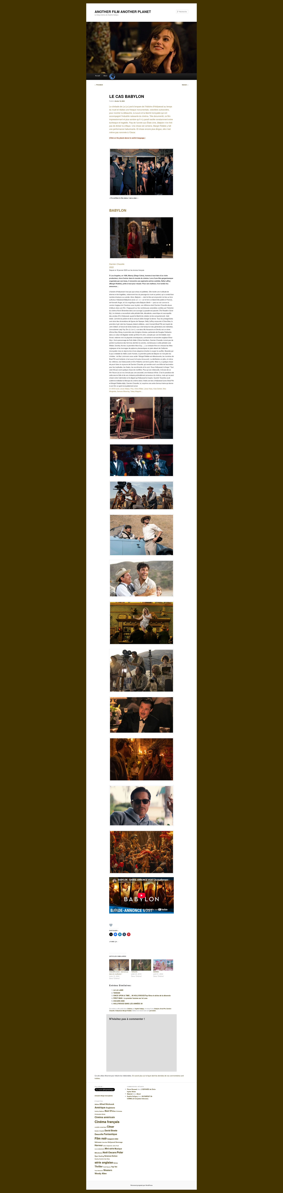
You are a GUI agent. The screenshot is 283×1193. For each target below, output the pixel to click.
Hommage (119, 1142)
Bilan (114, 1111)
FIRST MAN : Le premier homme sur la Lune (130, 998)
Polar (120, 1152)
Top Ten (114, 1166)
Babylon (157, 1009)
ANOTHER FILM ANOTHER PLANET (123, 11)
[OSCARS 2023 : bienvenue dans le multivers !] (119, 965)
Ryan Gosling (99, 1156)
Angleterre (110, 1107)
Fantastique (110, 1134)
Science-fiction (110, 1156)
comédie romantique (100, 1127)
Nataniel (130, 1094)
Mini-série (109, 1148)
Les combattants (99, 1149)
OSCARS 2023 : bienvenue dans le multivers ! (118, 973)
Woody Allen (101, 1173)
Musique (118, 1148)
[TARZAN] (141, 965)
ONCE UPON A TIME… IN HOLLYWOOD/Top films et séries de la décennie (142, 995)
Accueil (97, 76)
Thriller (99, 1166)
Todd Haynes (107, 1167)
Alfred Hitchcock (106, 1104)
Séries (115, 1163)
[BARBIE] (163, 965)
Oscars (112, 1152)
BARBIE (156, 972)
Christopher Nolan (100, 1114)
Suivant (185, 85)
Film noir (101, 1138)
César (110, 1126)
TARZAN (134, 972)
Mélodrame (98, 1153)
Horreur (99, 1145)
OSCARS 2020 (118, 1001)
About (105, 76)
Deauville (99, 1134)
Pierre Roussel (132, 1089)
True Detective (99, 1170)
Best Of (108, 1110)
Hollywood (118, 1011)
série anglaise (104, 1162)
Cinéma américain (105, 1117)
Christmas (119, 1111)
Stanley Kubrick (99, 1159)
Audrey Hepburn (99, 1111)
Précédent (99, 85)
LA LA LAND (118, 990)
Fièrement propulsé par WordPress (141, 1185)
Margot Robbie (127, 1011)
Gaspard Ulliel (112, 1139)
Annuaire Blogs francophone (104, 1096)
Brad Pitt (163, 1009)
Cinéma (129, 1009)
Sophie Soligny (139, 1009)
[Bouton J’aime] (111, 925)
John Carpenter (107, 1145)
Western (107, 1170)
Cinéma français (107, 1121)
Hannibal (104, 1142)
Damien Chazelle (99, 1131)
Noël (105, 1152)
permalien (152, 1011)
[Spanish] (112, 74)
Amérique (100, 1107)
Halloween (98, 1142)
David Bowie (111, 1130)
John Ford (116, 1145)
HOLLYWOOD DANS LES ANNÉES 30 (127, 1003)
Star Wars (107, 1159)
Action (97, 1104)
